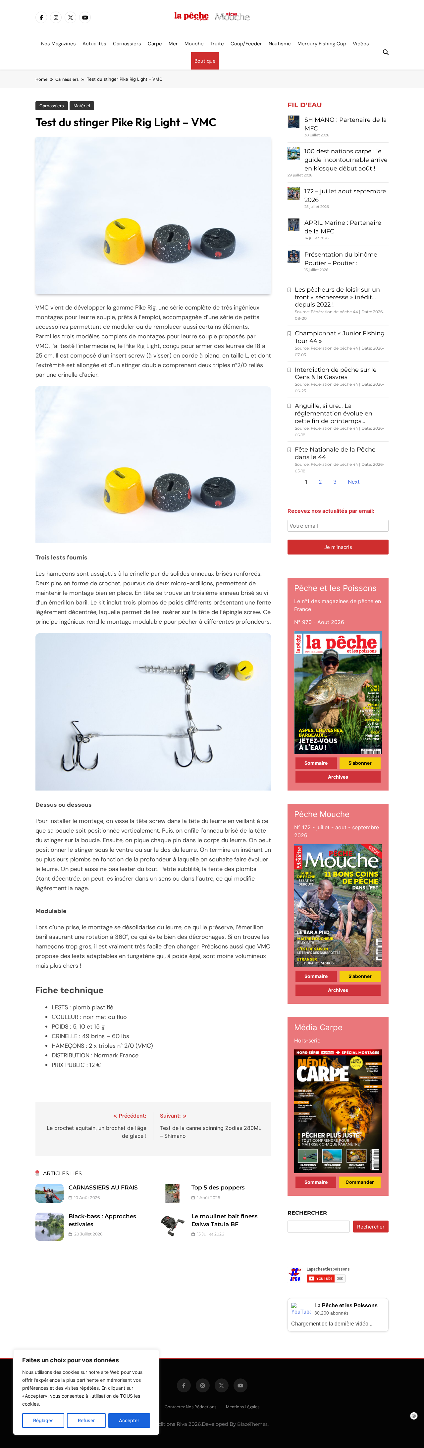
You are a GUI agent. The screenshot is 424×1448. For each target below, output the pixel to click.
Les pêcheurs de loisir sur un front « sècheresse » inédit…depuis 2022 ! (337, 297)
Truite (217, 43)
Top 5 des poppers (218, 1187)
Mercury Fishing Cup (321, 43)
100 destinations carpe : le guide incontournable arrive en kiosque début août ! (346, 160)
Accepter (129, 1420)
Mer (173, 43)
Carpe (155, 43)
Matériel (82, 106)
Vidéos (361, 43)
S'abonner (360, 763)
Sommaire (316, 763)
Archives (338, 777)
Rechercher (307, 1213)
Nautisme (280, 43)
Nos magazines (58, 43)
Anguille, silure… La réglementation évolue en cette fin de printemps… (333, 413)
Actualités (94, 43)
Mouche (194, 43)
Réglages (43, 1420)
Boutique (205, 61)
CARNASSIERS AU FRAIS (103, 1187)
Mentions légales (242, 1407)
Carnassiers (127, 43)
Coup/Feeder (246, 43)
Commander (359, 1182)
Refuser (86, 1420)
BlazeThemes (252, 1424)
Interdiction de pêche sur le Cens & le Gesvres (336, 373)
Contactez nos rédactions (190, 1407)
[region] (86, 1392)
